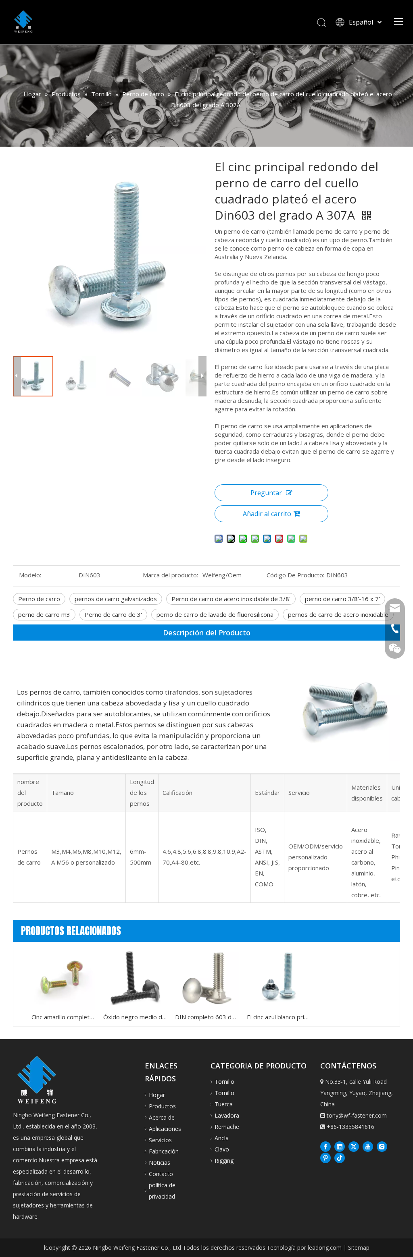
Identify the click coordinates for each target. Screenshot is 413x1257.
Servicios (160, 1140)
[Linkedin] (339, 1146)
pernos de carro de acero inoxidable (338, 614)
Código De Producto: (295, 575)
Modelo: (30, 575)
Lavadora (227, 1115)
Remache (227, 1126)
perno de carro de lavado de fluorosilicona (214, 614)
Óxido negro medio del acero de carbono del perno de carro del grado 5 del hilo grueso (135, 1017)
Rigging (224, 1160)
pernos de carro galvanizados (116, 599)
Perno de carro (39, 599)
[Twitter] (353, 1146)
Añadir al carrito (267, 513)
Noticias (159, 1162)
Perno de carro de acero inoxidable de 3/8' (230, 599)
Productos (162, 1106)
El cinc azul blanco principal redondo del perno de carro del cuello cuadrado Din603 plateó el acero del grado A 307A (279, 1017)
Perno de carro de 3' (113, 614)
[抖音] (339, 1157)
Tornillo (224, 1081)
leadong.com (325, 1247)
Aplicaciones (165, 1129)
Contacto (161, 1174)
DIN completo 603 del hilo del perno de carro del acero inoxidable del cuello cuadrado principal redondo (207, 1017)
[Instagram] (382, 1146)
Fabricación (164, 1151)
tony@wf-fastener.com (357, 1115)
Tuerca (224, 1104)
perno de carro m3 (44, 614)
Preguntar (266, 492)
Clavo (222, 1149)
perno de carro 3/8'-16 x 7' (342, 599)
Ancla (222, 1138)
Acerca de (162, 1117)
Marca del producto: (170, 575)
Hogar (157, 1095)
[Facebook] (325, 1146)
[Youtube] (368, 1146)
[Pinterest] (325, 1157)
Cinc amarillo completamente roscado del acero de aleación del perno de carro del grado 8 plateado (63, 1017)
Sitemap (358, 1247)
